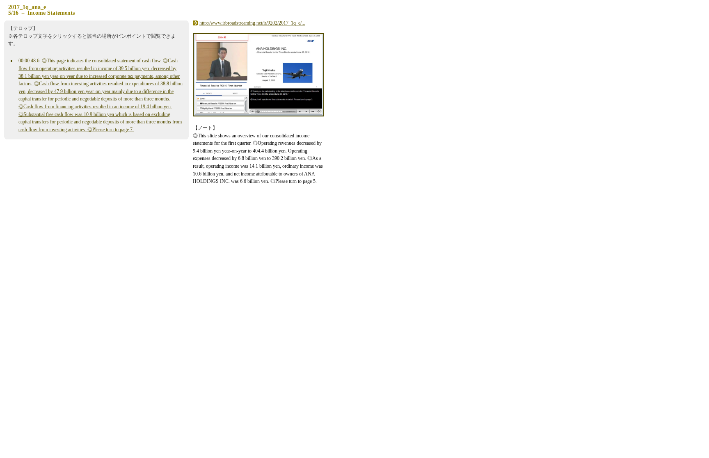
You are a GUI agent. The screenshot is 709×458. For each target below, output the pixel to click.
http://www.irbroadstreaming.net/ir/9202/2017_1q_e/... (252, 23)
